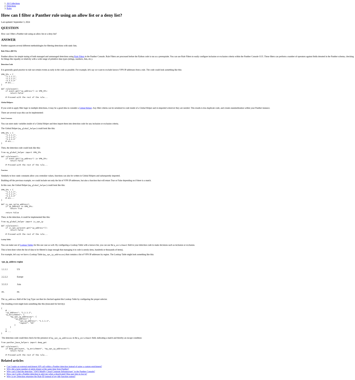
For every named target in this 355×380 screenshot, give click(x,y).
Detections (11, 6)
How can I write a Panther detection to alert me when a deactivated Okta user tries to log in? (47, 374)
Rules (9, 8)
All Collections (13, 3)
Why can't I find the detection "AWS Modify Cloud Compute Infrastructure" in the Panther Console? (51, 371)
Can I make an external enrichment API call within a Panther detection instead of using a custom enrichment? (54, 366)
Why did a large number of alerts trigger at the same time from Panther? (38, 369)
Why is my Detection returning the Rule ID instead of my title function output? (41, 376)
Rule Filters (79, 56)
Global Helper (85, 108)
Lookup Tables (26, 245)
